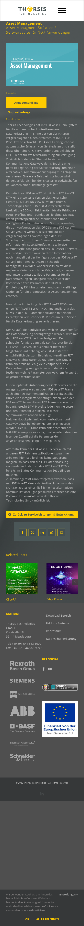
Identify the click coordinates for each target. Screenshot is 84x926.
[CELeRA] (22, 565)
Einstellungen (67, 894)
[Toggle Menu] (62, 10)
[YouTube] (50, 669)
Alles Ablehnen (47, 919)
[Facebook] (43, 669)
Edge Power (54, 599)
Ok (27, 919)
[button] (9, 582)
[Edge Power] (62, 565)
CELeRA (11, 599)
